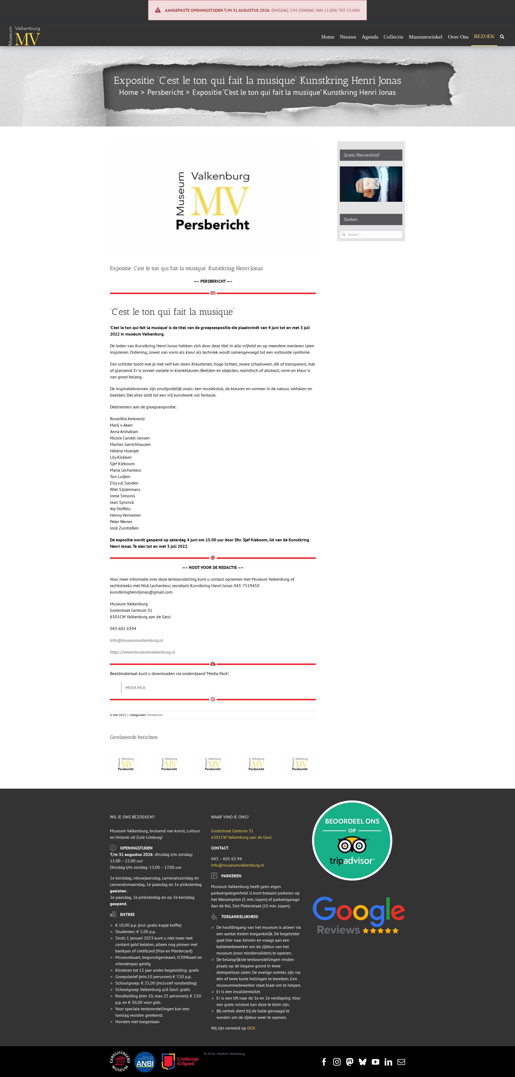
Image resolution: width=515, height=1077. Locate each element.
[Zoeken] (502, 36)
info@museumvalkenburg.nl (136, 640)
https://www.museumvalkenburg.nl (142, 652)
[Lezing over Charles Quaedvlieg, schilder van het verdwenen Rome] (213, 754)
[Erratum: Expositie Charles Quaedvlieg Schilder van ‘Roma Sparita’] (256, 754)
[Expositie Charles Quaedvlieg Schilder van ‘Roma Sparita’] (300, 754)
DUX (251, 1028)
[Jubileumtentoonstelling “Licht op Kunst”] (126, 754)
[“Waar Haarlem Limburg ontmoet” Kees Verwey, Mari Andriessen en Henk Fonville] (169, 754)
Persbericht (155, 715)
